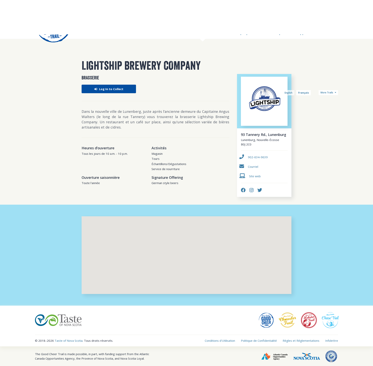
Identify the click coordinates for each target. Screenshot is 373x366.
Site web (255, 176)
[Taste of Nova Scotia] (58, 319)
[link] (243, 190)
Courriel (253, 167)
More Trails (327, 92)
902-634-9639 (258, 157)
